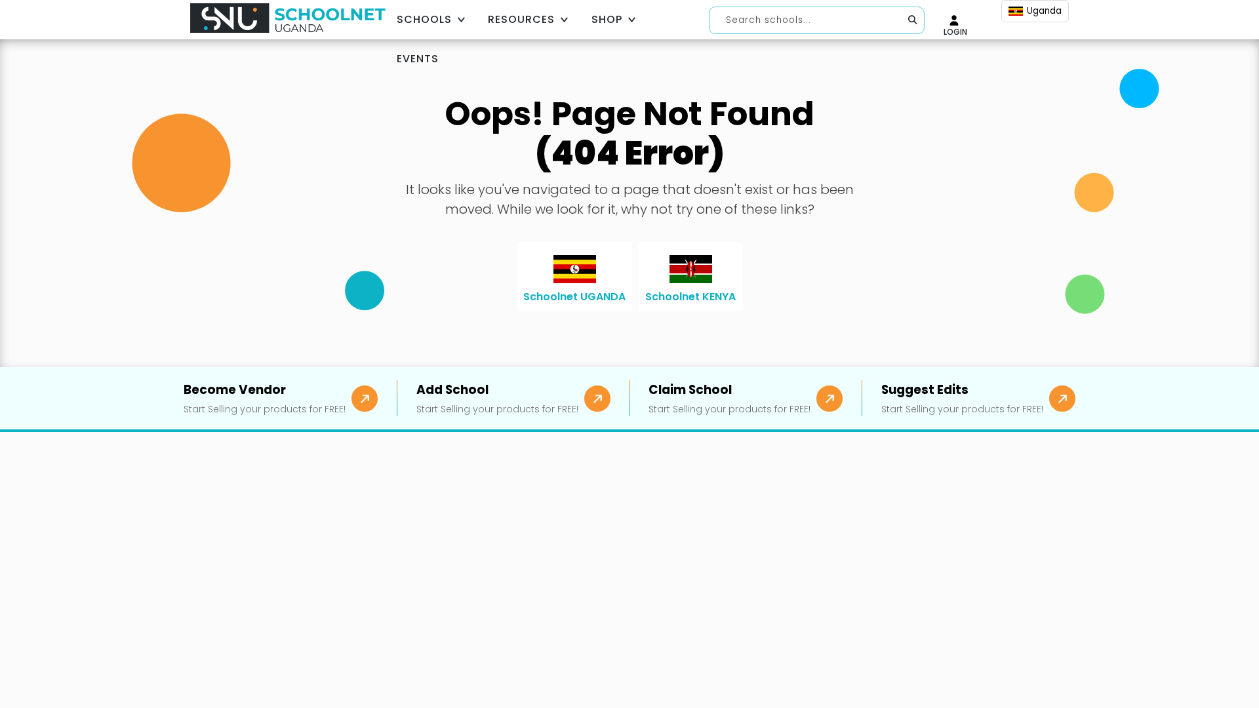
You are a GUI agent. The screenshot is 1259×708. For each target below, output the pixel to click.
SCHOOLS (424, 19)
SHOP (606, 19)
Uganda (1044, 11)
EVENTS (418, 58)
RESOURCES (521, 19)
